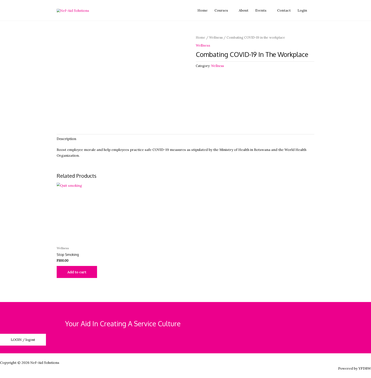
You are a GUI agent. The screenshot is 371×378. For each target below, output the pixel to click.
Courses (221, 10)
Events (260, 10)
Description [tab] (66, 139)
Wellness (216, 37)
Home (203, 10)
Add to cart (76, 272)
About (243, 10)
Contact (284, 10)
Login (302, 10)
